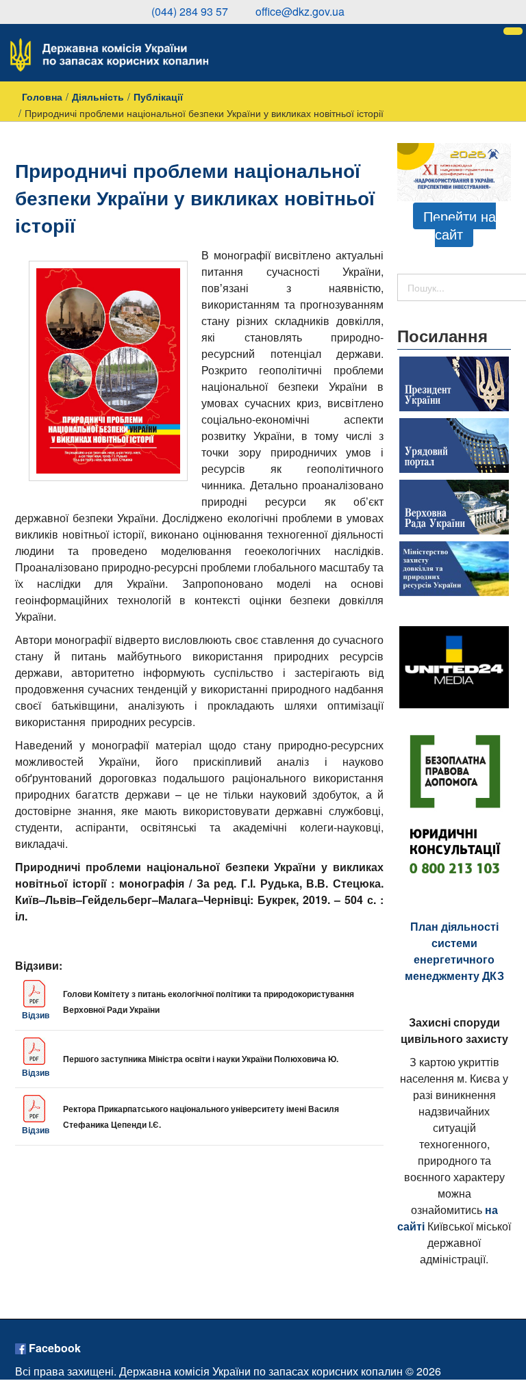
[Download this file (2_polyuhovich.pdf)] (35, 1051)
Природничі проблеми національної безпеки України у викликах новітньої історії (195, 197)
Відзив (35, 1015)
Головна (42, 96)
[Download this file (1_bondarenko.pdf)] (35, 993)
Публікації (158, 96)
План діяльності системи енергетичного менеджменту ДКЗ (454, 950)
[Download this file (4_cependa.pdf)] (35, 1108)
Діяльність (98, 96)
